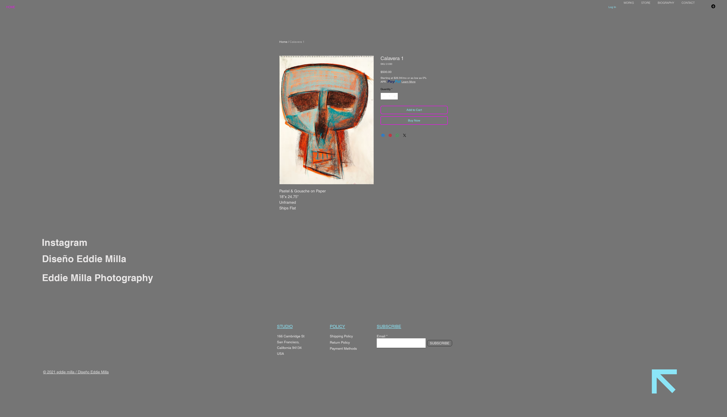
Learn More (409, 81)
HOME (10, 7)
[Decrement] (383, 96)
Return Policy (340, 342)
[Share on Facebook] (383, 135)
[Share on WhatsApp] (397, 135)
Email (381, 336)
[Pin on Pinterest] (390, 135)
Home (283, 42)
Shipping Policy (341, 336)
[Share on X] (404, 135)
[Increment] (395, 96)
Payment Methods (343, 348)
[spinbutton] (389, 96)
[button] (713, 6)
